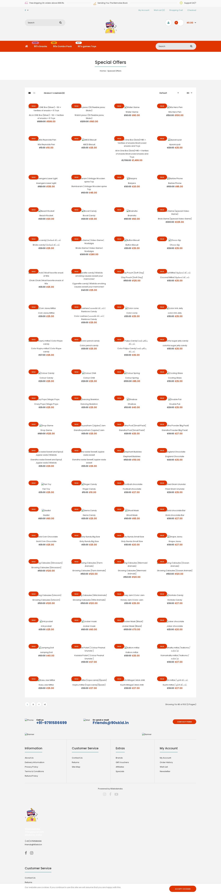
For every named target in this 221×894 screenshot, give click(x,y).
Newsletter (165, 771)
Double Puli (174, 404)
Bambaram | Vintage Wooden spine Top (89, 188)
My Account (143, 10)
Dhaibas (132, 404)
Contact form (184, 722)
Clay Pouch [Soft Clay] (132, 277)
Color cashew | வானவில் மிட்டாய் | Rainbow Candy (89, 318)
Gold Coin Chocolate (46, 541)
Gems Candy (89, 515)
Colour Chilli (89, 377)
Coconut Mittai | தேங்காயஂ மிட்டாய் (174, 277)
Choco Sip (175, 244)
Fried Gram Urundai (174, 488)
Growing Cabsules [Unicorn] (46, 599)
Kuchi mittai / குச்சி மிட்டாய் (175, 684)
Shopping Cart (176, 10)
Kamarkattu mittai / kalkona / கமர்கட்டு (175, 657)
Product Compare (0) (54, 93)
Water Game (132, 112)
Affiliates (120, 766)
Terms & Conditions (34, 771)
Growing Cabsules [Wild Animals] (89, 599)
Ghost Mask (132, 515)
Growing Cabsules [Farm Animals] (89, 570)
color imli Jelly (175, 312)
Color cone (131, 312)
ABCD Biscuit (89, 144)
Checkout (191, 10)
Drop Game (46, 430)
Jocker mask (89, 626)
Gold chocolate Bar (174, 515)
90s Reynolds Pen (46, 144)
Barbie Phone (174, 183)
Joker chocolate (175, 626)
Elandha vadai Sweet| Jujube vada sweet (89, 461)
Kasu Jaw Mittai (46, 684)
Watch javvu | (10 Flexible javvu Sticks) (89, 117)
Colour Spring (132, 377)
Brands (119, 757)
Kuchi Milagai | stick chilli (132, 684)
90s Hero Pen (174, 112)
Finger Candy (89, 488)
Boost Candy (89, 215)
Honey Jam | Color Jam (132, 599)
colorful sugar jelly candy (175, 345)
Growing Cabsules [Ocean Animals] (174, 570)
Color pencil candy (89, 345)
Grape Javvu (175, 541)
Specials (120, 771)
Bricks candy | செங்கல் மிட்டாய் (46, 244)
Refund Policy (31, 775)
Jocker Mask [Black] (132, 626)
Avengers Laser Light (46, 183)
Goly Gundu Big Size (89, 541)
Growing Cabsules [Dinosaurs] (46, 567)
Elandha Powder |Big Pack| (175, 430)
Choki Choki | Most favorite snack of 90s (46, 282)
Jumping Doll (46, 652)
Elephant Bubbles (131, 456)
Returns (75, 762)
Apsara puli (174, 144)
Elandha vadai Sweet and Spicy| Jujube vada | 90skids (46, 461)
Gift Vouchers (122, 762)
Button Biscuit (132, 244)
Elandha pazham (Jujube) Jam (89, 430)
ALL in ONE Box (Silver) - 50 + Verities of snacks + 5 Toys (46, 117)
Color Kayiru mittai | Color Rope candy (46, 350)
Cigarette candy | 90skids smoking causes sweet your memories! (89, 285)
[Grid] (30, 93)
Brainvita (132, 215)
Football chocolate (132, 488)
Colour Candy (46, 377)
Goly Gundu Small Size (132, 541)
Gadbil (46, 515)
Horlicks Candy (174, 599)
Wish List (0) (159, 10)
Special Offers (114, 70)
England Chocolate (174, 456)
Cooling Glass (175, 377)
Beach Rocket (46, 215)
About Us (29, 757)
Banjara (132, 183)
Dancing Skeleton (89, 404)
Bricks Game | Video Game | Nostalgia (89, 250)
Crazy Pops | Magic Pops (46, 404)
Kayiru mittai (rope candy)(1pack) (89, 684)
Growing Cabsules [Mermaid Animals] (132, 572)
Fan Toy (46, 488)
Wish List (164, 766)
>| (45, 704)
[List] (34, 93)
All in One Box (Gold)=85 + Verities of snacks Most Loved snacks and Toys (132, 153)
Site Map (76, 766)
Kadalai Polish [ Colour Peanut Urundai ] (89, 657)
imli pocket (46, 626)
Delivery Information (34, 762)
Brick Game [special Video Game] (175, 218)
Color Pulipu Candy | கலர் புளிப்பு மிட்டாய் (131, 350)
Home (103, 70)
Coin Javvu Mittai (46, 312)
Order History (166, 762)
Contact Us (77, 757)
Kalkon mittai (132, 652)
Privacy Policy (31, 766)
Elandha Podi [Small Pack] (132, 430)
